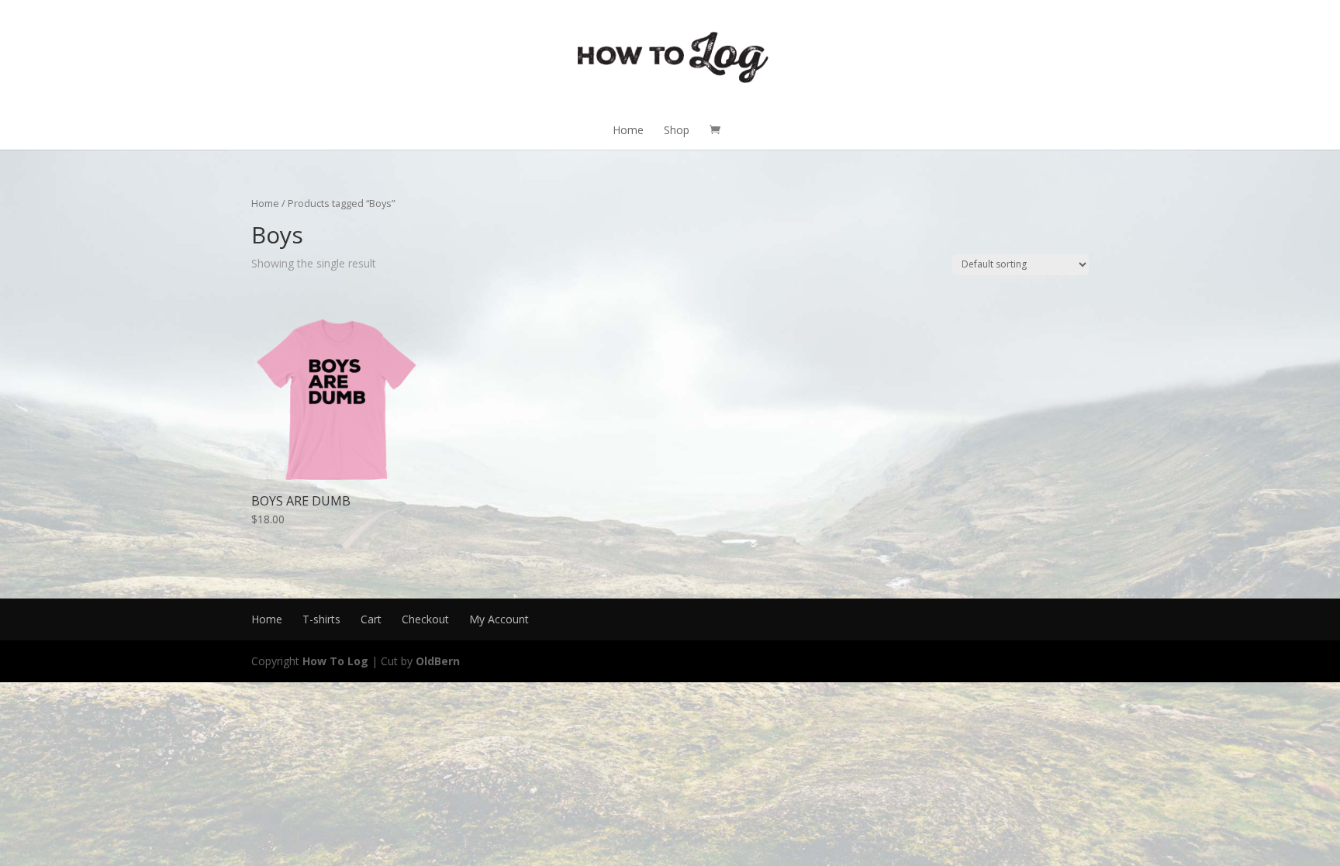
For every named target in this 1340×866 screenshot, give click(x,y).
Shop (676, 129)
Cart (371, 619)
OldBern (438, 661)
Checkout (425, 619)
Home (628, 129)
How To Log (335, 661)
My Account (499, 619)
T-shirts (321, 619)
